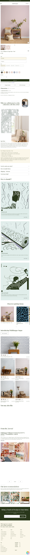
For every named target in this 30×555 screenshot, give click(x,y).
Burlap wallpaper (3, 535)
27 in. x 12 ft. (21, 65)
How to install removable (4, 548)
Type (1, 56)
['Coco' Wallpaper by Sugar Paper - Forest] (2, 72)
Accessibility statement (3, 551)
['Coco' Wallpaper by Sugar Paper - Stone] (9, 72)
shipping (9, 95)
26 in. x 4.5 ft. (8, 65)
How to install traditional (4, 550)
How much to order (22, 535)
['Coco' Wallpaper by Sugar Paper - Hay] (4, 72)
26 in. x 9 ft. (12, 65)
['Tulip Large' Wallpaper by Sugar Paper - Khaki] (3, 355)
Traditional (2, 61)
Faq (1, 544)
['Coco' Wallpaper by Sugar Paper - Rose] (12, 72)
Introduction (12, 531)
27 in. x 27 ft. (2, 68)
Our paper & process (13, 535)
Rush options (22, 534)
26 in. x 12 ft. (17, 65)
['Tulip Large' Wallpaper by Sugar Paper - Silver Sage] (8, 389)
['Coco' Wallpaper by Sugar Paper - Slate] (14, 72)
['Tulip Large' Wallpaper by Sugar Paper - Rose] (22, 367)
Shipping (21, 531)
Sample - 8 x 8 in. (3, 65)
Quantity (2, 74)
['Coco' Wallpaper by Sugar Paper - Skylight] (17, 72)
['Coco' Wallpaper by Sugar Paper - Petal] (19, 72)
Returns (21, 533)
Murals (2, 537)
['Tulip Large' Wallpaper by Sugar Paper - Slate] (15, 345)
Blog (11, 538)
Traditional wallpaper (3, 531)
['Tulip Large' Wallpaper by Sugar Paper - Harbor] (5, 355)
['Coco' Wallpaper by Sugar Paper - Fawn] (7, 72)
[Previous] (9, 482)
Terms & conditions (3, 547)
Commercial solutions (13, 534)
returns (13, 95)
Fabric (2, 539)
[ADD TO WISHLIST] (28, 51)
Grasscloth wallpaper (3, 534)
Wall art (2, 538)
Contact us (2, 546)
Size (1, 63)
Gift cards (21, 537)
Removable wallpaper (3, 533)
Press (11, 537)
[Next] (20, 482)
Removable (2, 58)
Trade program (12, 533)
